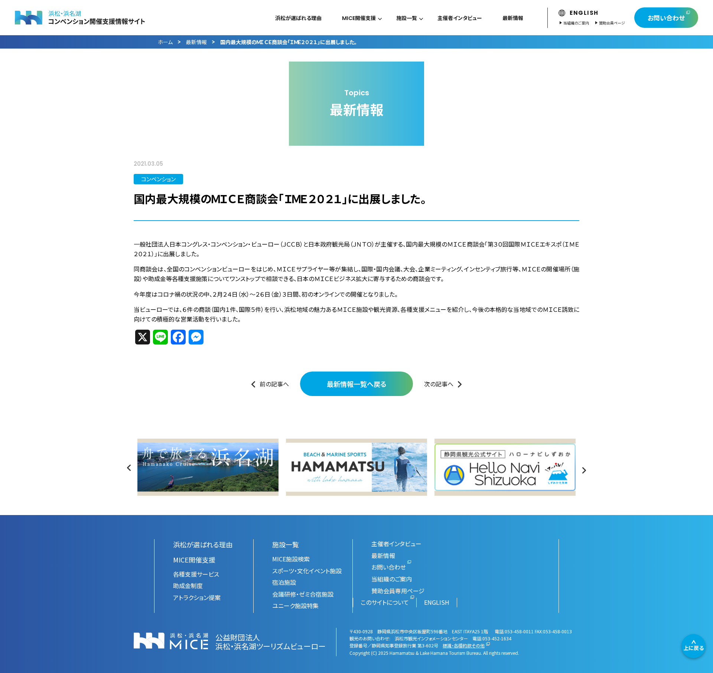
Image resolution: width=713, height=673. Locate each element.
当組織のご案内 (576, 23)
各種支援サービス (196, 574)
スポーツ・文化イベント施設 (307, 570)
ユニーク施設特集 (295, 605)
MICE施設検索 (291, 558)
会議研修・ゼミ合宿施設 (302, 594)
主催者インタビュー (396, 543)
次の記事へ (438, 383)
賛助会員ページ (612, 23)
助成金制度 (188, 585)
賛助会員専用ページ (397, 590)
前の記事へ (274, 383)
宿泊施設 (284, 582)
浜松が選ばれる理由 (202, 544)
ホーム (165, 42)
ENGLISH (584, 13)
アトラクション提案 (197, 597)
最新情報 (196, 42)
